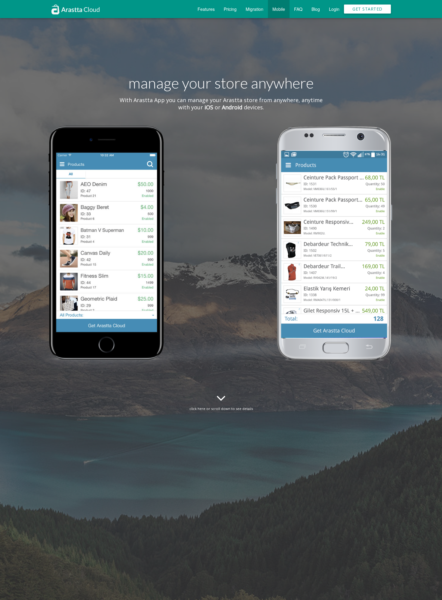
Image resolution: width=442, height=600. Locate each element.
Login (334, 9)
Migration (254, 9)
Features (206, 9)
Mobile (278, 9)
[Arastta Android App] (334, 254)
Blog (316, 9)
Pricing (230, 9)
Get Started (367, 9)
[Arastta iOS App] (108, 254)
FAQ (298, 9)
